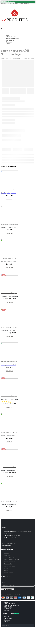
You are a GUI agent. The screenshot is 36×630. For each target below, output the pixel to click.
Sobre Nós (7, 555)
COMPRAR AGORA (8, 2)
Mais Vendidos (8, 607)
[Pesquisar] (32, 626)
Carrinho (6, 570)
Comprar (9, 199)
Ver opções (9, 233)
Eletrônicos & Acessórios (9, 189)
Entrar (6, 621)
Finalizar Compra (8, 572)
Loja (7, 58)
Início (2, 58)
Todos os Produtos (9, 603)
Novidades (17, 224)
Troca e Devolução (9, 557)
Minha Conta (7, 568)
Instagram (8, 545)
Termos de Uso (8, 564)
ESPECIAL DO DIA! (10, 613)
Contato (8, 43)
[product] (9, 179)
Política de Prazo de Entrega (11, 559)
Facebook (3, 545)
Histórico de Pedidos (9, 566)
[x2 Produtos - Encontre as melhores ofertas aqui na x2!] (14, 22)
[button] (6, 402)
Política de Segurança (9, 561)
